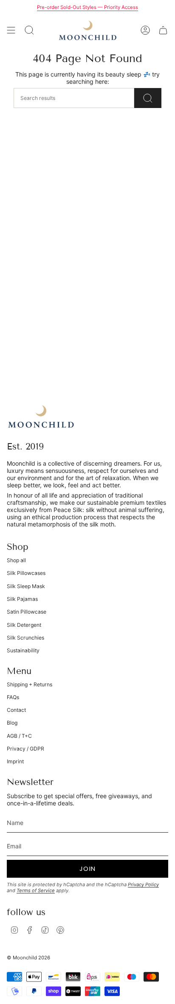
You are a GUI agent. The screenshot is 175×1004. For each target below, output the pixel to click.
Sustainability (23, 650)
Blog (12, 723)
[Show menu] (11, 30)
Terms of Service (36, 890)
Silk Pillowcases (26, 573)
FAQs (13, 697)
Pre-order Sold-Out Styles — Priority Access (87, 7)
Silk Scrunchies (25, 637)
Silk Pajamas (22, 599)
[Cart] (163, 30)
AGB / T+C (19, 736)
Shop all (16, 560)
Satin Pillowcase (26, 612)
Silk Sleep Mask (26, 586)
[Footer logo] (41, 416)
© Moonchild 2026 (28, 958)
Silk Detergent (24, 625)
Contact (16, 710)
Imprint (15, 761)
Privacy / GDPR (25, 748)
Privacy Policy (143, 884)
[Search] (147, 98)
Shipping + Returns (29, 684)
